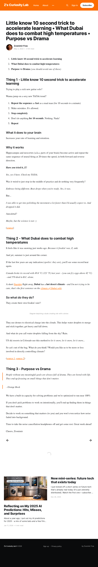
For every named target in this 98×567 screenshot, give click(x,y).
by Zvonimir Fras (88, 546)
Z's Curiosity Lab (16, 5)
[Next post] (90, 440)
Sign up (46, 546)
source (10, 227)
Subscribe (87, 5)
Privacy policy (57, 546)
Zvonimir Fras (21, 46)
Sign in (75, 5)
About (45, 5)
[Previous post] (7, 440)
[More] (53, 5)
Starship (18, 284)
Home (36, 5)
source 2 (20, 358)
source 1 (11, 358)
